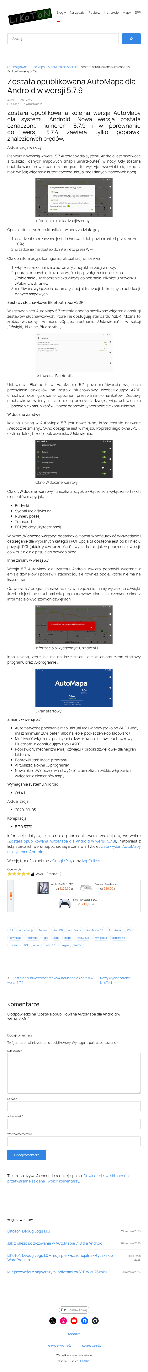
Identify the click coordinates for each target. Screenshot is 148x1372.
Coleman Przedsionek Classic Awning (108, 884)
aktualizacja (25, 930)
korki (56, 937)
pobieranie (118, 937)
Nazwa (12, 1099)
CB (129, 930)
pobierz (13, 945)
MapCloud (83, 937)
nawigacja (100, 937)
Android (43, 930)
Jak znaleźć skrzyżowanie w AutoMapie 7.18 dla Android (55, 1243)
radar (36, 945)
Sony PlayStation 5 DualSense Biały (86, 900)
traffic (78, 945)
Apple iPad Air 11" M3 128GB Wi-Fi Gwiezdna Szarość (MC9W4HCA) (64, 884)
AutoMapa (38, 67)
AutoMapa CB (94, 930)
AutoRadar (115, 930)
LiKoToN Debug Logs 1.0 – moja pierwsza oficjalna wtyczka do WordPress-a (60, 1257)
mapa (67, 937)
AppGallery (91, 860)
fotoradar (32, 937)
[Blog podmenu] (65, 12)
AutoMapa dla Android (62, 67)
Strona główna (17, 67)
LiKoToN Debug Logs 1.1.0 (28, 1231)
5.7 (11, 930)
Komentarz (14, 1050)
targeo (65, 945)
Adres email (15, 1116)
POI (26, 945)
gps (46, 937)
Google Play (62, 860)
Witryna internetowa (19, 1134)
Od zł (64, 888)
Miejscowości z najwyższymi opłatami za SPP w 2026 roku (57, 1272)
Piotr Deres (25, 100)
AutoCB (58, 930)
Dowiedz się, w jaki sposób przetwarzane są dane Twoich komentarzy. (68, 1178)
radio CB (50, 945)
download (15, 937)
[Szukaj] (131, 38)
